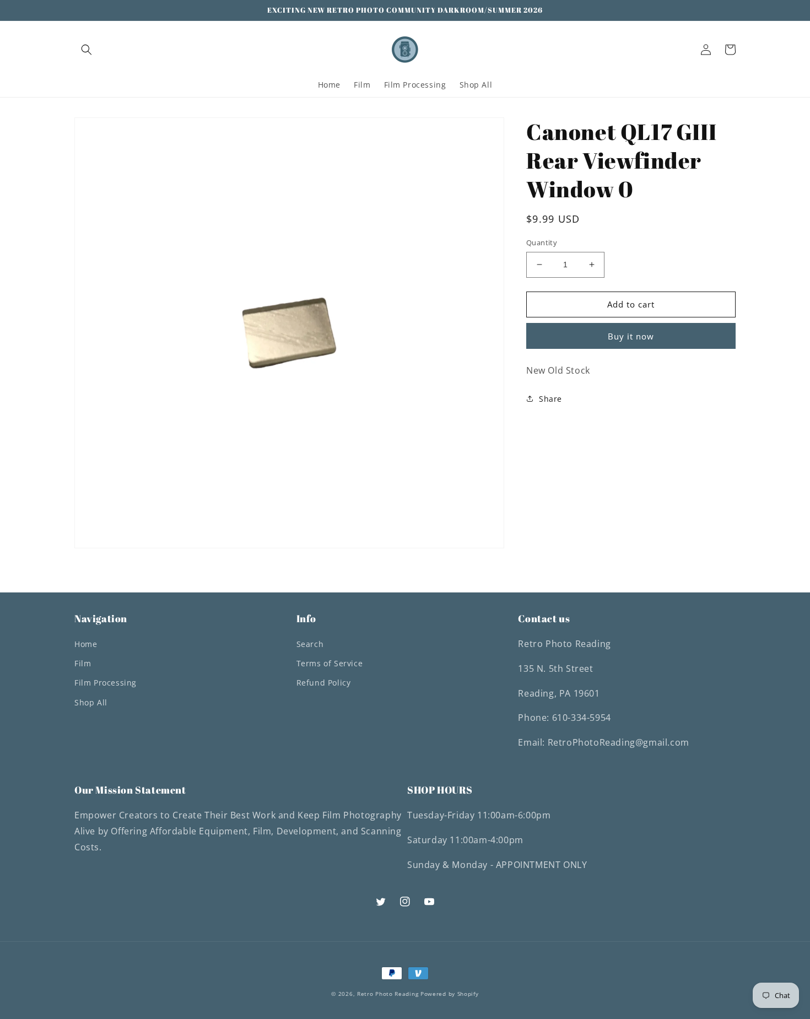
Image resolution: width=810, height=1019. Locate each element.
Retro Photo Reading (387, 994)
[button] (86, 49)
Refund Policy (323, 682)
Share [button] (550, 398)
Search (310, 644)
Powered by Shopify (449, 994)
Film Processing (105, 682)
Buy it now (631, 335)
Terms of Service (329, 663)
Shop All (90, 702)
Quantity (541, 242)
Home (85, 644)
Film (82, 663)
